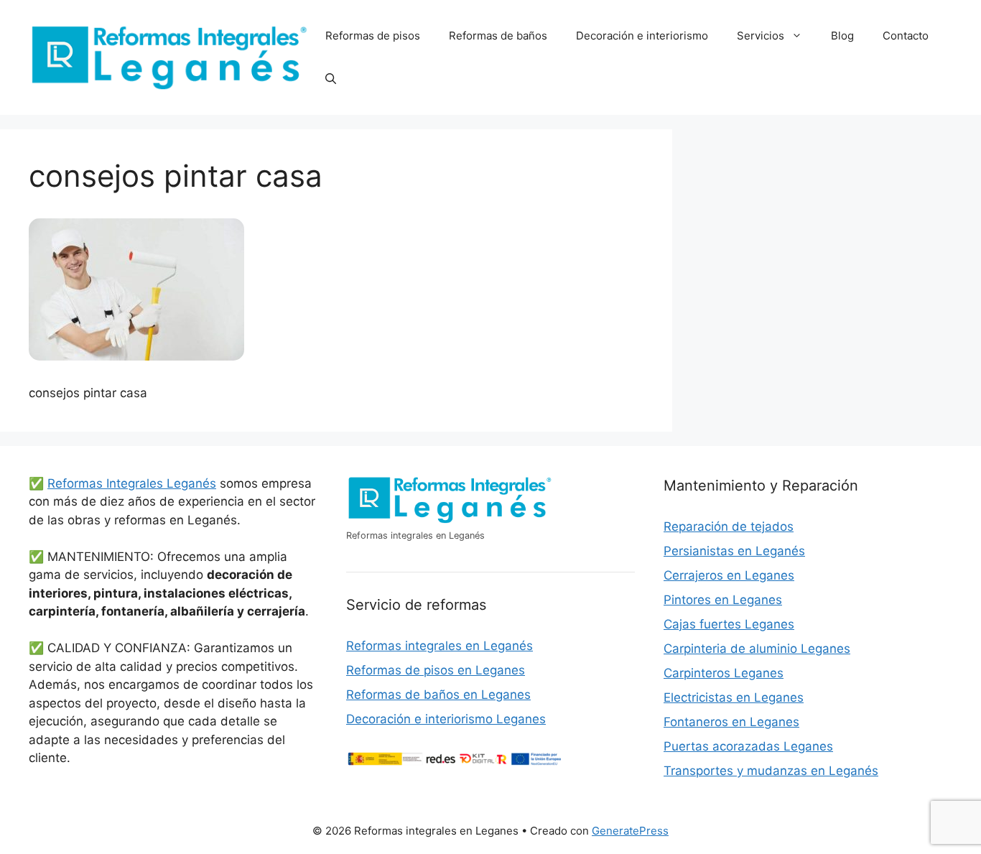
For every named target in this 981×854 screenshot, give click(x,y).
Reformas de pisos (372, 35)
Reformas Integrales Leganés (131, 483)
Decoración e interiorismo (642, 35)
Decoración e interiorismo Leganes (446, 719)
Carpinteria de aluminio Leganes (757, 648)
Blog (842, 35)
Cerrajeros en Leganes (729, 575)
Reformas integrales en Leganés (439, 646)
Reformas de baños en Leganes (438, 694)
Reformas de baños (498, 35)
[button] (330, 79)
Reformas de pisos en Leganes (435, 670)
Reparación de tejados (729, 526)
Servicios (760, 35)
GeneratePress (630, 830)
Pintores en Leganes (723, 600)
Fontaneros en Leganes (731, 722)
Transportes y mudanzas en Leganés (771, 771)
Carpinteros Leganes (724, 673)
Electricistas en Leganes (734, 697)
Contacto (906, 35)
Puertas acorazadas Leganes (748, 746)
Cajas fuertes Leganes (729, 624)
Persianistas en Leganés (734, 551)
